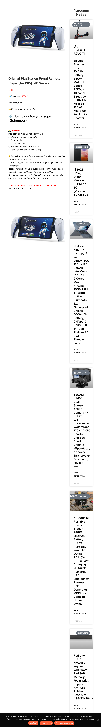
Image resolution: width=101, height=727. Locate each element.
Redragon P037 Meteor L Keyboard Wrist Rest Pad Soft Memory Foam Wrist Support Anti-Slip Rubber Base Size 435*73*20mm (84, 677)
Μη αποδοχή (46, 723)
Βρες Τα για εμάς (19, 188)
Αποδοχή (33, 723)
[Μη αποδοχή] (97, 720)
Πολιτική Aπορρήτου (64, 723)
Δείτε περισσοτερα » (80, 126)
